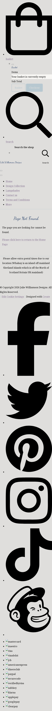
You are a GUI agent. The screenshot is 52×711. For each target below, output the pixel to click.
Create (46, 296)
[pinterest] (29, 471)
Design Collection (15, 186)
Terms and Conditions (18, 199)
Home (9, 181)
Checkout (34, 87)
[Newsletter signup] (29, 634)
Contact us (11, 195)
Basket (18, 87)
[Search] (45, 153)
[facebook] (29, 375)
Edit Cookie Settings (13, 296)
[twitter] (29, 422)
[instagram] (29, 526)
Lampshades (13, 190)
